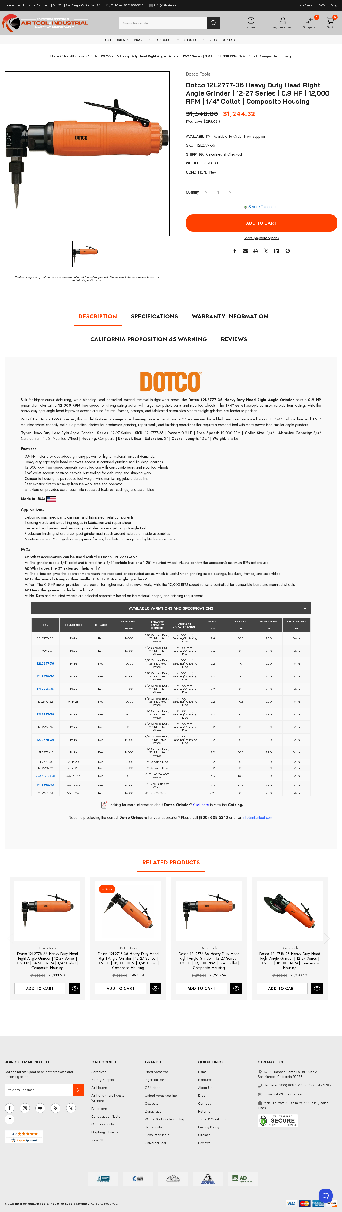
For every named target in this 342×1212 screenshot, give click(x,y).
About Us (205, 1088)
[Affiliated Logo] (243, 1178)
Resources (206, 1080)
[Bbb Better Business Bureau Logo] (103, 1178)
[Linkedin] (276, 251)
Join (289, 27)
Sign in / (279, 27)
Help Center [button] (305, 5)
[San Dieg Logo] (138, 1178)
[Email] (245, 251)
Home (202, 1072)
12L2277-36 (45, 663)
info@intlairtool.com (289, 1094)
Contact (204, 1103)
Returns (204, 1111)
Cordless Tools (102, 1124)
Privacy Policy (208, 1127)
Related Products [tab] (171, 862)
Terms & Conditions (212, 1119)
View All (97, 1140)
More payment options (261, 238)
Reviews (234, 339)
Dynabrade (153, 1111)
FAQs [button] (322, 5)
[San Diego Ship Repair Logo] (173, 1178)
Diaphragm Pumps (104, 1132)
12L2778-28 (45, 785)
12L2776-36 (45, 689)
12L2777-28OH (45, 776)
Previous (12, 938)
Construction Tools (105, 1116)
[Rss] (55, 1108)
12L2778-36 (45, 739)
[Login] (282, 20)
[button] (78, 1090)
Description (97, 316)
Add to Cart (40, 988)
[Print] (255, 251)
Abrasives (98, 1072)
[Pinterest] (287, 251)
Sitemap (204, 1135)
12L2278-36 (45, 676)
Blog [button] (334, 5)
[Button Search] (213, 23)
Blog (201, 1095)
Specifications (154, 316)
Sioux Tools (153, 1127)
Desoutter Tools (157, 1135)
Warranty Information (230, 316)
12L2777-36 (45, 714)
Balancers (99, 1108)
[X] (266, 251)
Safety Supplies (103, 1080)
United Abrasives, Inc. (161, 1095)
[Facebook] (234, 251)
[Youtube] (40, 1108)
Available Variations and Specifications (171, 608)
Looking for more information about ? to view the (176, 804)
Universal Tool (155, 1143)
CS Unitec (152, 1088)
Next (325, 938)
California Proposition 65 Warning (148, 339)
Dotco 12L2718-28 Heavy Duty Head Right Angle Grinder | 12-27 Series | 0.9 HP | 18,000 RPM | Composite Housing (289, 961)
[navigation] (54, 56)
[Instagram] (25, 1108)
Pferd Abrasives (157, 1072)
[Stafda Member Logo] (208, 1178)
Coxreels (151, 1103)
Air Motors (99, 1088)
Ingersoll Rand (156, 1080)
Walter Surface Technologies (166, 1119)
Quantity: (192, 192)
